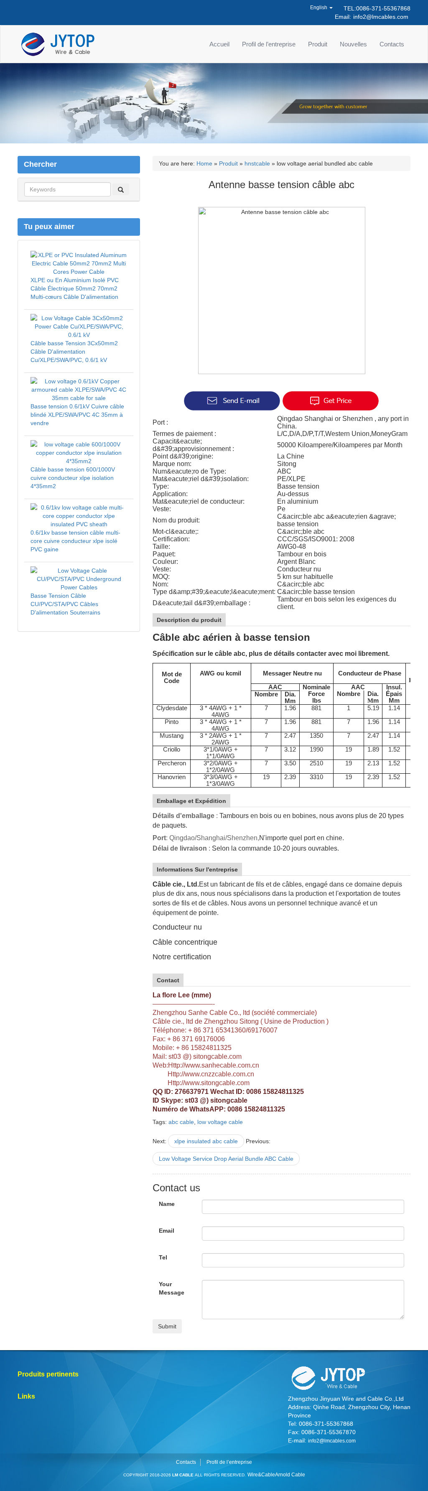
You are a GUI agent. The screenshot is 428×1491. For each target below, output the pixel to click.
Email (166, 1230)
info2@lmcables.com (380, 16)
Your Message (171, 1288)
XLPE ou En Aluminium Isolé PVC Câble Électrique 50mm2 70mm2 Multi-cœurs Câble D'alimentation (75, 288)
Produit (317, 44)
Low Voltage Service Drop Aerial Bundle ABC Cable (226, 1158)
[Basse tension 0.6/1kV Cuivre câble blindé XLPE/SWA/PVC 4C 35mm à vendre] (79, 388)
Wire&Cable (261, 1475)
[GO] (120, 189)
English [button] (319, 7)
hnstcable (257, 163)
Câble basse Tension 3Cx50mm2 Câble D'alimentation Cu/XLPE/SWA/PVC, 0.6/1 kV (74, 351)
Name (167, 1203)
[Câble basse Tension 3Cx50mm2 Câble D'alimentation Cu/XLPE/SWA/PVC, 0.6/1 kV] (79, 325)
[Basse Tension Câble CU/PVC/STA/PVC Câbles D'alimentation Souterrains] (79, 578)
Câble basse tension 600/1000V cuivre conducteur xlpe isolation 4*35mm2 (73, 477)
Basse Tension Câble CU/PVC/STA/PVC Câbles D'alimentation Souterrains (65, 604)
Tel (163, 1257)
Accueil (219, 44)
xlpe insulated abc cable (206, 1141)
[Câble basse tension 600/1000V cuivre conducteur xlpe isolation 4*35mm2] (79, 452)
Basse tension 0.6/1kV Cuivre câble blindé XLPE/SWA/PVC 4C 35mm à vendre (77, 414)
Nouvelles (353, 44)
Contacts (392, 44)
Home (204, 163)
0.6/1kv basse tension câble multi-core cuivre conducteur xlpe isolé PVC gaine (75, 541)
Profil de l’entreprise (269, 44)
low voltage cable (220, 1122)
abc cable (181, 1122)
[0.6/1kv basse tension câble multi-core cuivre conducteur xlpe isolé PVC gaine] (79, 515)
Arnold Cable (290, 1475)
